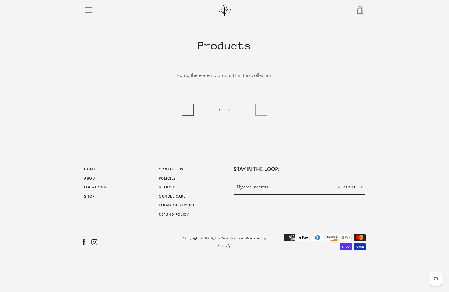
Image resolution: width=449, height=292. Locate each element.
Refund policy (174, 215)
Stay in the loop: (256, 169)
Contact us (171, 169)
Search (166, 187)
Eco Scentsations (229, 238)
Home (90, 169)
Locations (95, 187)
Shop (89, 197)
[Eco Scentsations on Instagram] (94, 242)
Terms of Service (177, 205)
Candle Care (172, 197)
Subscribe (347, 187)
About (90, 179)
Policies (167, 179)
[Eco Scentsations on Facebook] (84, 242)
